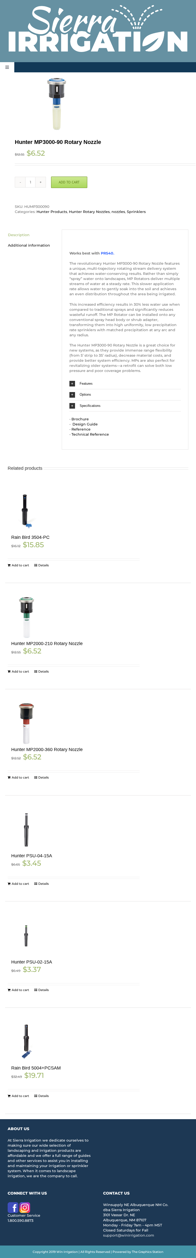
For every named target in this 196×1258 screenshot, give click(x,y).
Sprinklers (136, 211)
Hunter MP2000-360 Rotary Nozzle (47, 749)
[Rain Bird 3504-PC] (26, 511)
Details (43, 565)
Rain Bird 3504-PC (30, 537)
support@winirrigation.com (128, 1235)
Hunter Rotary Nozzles (89, 211)
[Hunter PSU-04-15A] (26, 829)
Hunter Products (51, 211)
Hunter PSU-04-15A (31, 855)
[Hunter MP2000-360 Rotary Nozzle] (26, 723)
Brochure (80, 419)
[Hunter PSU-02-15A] (26, 935)
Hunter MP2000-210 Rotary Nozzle (47, 643)
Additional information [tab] (29, 245)
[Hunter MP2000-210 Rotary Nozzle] (26, 617)
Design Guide (84, 424)
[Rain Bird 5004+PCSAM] (26, 1042)
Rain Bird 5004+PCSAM (36, 1067)
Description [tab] (19, 235)
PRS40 (107, 253)
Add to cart (69, 182)
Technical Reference (90, 434)
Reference (81, 429)
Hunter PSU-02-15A (31, 962)
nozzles (118, 211)
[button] (125, 383)
